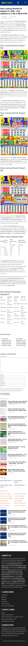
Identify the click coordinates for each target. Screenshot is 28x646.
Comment (3, 356)
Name (2, 375)
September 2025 (5, 498)
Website (2, 383)
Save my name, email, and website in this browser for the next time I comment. (11, 389)
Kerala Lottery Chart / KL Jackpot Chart (12, 617)
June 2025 (16, 501)
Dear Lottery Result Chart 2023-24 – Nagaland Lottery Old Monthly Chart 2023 (17, 425)
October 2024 (4, 503)
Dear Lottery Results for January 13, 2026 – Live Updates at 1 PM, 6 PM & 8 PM (17, 542)
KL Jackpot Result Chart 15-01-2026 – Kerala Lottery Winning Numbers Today (17, 519)
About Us (4, 597)
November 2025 (4, 496)
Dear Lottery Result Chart (8, 619)
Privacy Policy (5, 603)
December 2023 (18, 506)
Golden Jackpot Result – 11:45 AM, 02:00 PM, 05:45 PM (16, 447)
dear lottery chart (6, 18)
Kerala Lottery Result (7, 615)
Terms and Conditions (7, 606)
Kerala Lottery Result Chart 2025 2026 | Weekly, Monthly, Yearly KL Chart (17, 402)
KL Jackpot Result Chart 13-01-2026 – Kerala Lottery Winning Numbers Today (17, 534)
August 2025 (17, 498)
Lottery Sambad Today (7, 621)
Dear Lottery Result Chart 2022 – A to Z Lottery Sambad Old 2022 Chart (17, 417)
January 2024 (4, 506)
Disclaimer (4, 601)
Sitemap (3, 599)
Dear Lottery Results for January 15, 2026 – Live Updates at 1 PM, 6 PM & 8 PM (17, 527)
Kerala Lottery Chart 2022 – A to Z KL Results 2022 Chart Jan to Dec (17, 440)
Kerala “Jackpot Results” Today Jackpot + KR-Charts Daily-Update (16, 470)
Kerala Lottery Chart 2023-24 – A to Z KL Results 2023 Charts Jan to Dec (17, 455)
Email (1, 379)
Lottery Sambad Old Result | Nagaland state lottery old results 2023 (16, 433)
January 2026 (4, 494)
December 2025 (18, 494)
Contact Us (4, 595)
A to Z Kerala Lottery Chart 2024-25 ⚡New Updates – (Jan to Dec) (17, 462)
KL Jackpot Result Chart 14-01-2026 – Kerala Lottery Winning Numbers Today (17, 512)
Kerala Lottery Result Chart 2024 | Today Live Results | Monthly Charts (17, 409)
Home (3, 612)
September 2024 (18, 503)
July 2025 (2, 501)
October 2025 (18, 496)
